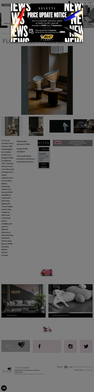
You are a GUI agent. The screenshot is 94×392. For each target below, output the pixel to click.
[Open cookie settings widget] (4, 388)
